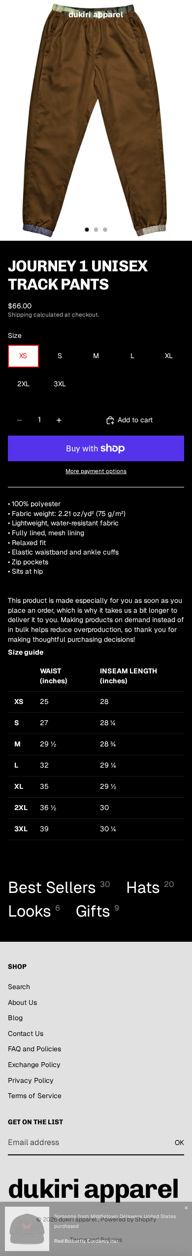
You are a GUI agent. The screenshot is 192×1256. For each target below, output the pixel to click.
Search (19, 986)
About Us (22, 1001)
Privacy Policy (31, 1079)
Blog (15, 1017)
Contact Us (25, 1033)
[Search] (32, 15)
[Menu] (11, 14)
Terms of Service (35, 1095)
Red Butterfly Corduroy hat (86, 1241)
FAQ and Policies (34, 1048)
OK (179, 1142)
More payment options (96, 471)
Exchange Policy (34, 1064)
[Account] (158, 15)
